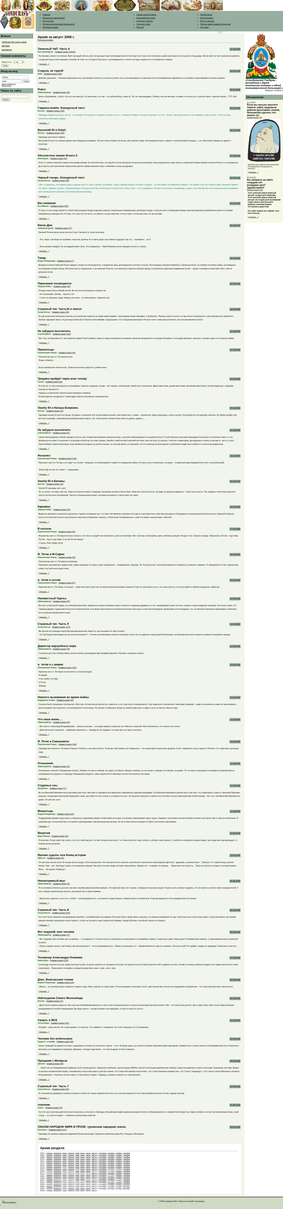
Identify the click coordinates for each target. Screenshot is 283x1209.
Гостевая (204, 27)
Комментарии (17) (65, 261)
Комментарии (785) (255, 190)
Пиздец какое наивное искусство (215, 24)
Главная (46, 15)
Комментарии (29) (65, 982)
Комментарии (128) (59, 960)
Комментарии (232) (62, 334)
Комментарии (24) (61, 722)
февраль (57, 1153)
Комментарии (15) (54, 1108)
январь (49, 1153)
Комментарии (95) (60, 1089)
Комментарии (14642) (65, 52)
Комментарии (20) (55, 858)
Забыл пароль (6, 86)
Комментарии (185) (53, 74)
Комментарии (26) (65, 814)
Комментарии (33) (58, 158)
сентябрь (102, 1153)
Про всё (140, 27)
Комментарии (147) (58, 1130)
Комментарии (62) (65, 700)
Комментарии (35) (61, 601)
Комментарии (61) (61, 433)
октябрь (111, 1153)
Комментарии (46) (67, 353)
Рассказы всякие (50, 27)
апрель (71, 1153)
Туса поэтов (48, 21)
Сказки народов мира (146, 15)
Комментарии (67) (67, 583)
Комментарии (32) (67, 557)
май (77, 1153)
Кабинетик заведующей (54, 18)
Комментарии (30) (61, 649)
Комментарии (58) (60, 180)
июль (88, 1153)
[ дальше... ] (43, 64)
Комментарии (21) (61, 884)
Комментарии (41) (61, 766)
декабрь (126, 1153)
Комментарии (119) (67, 668)
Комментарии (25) (62, 509)
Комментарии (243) (61, 913)
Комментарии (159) (56, 111)
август (94, 1153)
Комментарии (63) (60, 312)
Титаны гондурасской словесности (59, 24)
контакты (7, 49)
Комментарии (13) (254, 117)
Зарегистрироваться (9, 84)
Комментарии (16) (55, 484)
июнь (82, 1153)
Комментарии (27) (63, 228)
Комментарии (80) (55, 1064)
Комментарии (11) (55, 1001)
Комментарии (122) (56, 133)
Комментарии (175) (61, 627)
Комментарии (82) (54, 382)
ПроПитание (206, 15)
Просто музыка (207, 21)
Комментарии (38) (65, 1041)
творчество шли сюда (14, 42)
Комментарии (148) (68, 458)
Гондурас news (143, 24)
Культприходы (206, 18)
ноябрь (119, 1153)
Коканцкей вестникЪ (145, 18)
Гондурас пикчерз (144, 21)
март (65, 1153)
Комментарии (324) (60, 206)
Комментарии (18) (61, 92)
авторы (6, 45)
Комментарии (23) (55, 411)
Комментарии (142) (60, 1023)
